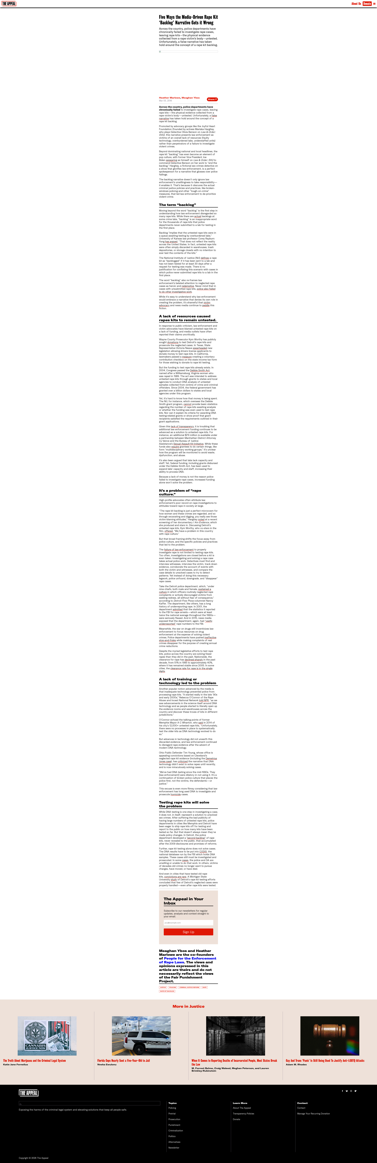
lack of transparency (182, 426)
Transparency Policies (243, 1113)
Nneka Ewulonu (106, 1064)
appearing (171, 160)
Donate (367, 4)
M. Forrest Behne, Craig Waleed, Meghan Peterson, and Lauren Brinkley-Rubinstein (230, 1069)
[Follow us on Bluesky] (348, 1090)
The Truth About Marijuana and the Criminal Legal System (34, 1061)
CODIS (203, 851)
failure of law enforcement (179, 549)
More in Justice (189, 1006)
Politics (172, 1136)
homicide (176, 794)
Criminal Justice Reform (189, 987)
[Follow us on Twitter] (356, 1090)
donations (172, 342)
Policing (172, 987)
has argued (171, 241)
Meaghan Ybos (191, 97)
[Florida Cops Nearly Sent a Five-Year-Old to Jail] (141, 1036)
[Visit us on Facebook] (343, 1090)
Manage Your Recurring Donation (313, 1113)
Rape (204, 987)
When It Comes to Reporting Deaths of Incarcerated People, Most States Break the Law (234, 1062)
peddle (206, 305)
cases (185, 860)
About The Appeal (242, 1108)
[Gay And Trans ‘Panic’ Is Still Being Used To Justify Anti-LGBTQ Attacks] (329, 1036)
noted (201, 519)
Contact (301, 1108)
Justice (163, 987)
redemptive (188, 286)
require (175, 446)
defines (205, 257)
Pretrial (172, 1113)
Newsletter (173, 1147)
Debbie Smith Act (200, 370)
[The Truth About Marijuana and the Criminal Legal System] (47, 1036)
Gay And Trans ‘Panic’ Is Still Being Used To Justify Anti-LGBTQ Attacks (325, 1061)
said (200, 722)
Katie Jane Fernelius (15, 1064)
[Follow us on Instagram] (352, 1090)
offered (169, 531)
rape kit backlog (167, 991)
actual (197, 216)
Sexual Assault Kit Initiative (188, 443)
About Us (356, 4)
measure (187, 356)
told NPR (204, 700)
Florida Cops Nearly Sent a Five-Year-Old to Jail (123, 1061)
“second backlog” (196, 837)
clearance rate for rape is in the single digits (185, 670)
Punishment (174, 1125)
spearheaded (200, 348)
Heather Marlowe (169, 97)
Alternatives (174, 1142)
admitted (178, 609)
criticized (183, 761)
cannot (187, 404)
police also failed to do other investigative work (187, 290)
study (174, 879)
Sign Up (188, 932)
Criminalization (175, 1130)
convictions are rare (175, 876)
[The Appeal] (9, 3)
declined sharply (194, 659)
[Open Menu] (374, 4)
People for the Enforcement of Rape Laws (187, 960)
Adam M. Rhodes (296, 1064)
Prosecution (174, 1119)
